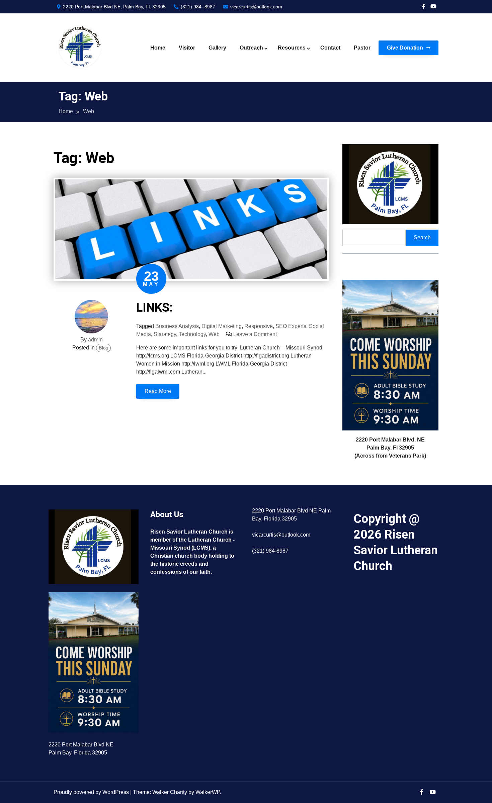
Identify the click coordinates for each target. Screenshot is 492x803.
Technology (192, 334)
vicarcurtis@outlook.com (255, 6)
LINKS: (154, 308)
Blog (103, 347)
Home (157, 48)
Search (422, 237)
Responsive (258, 326)
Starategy (165, 334)
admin (95, 339)
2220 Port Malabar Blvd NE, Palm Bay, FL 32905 (114, 6)
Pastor (362, 48)
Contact (330, 48)
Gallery (217, 48)
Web (214, 334)
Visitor (187, 48)
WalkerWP (207, 792)
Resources (292, 48)
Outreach (251, 48)
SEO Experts (290, 326)
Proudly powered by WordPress (92, 792)
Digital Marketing (221, 326)
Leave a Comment (255, 334)
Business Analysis (177, 326)
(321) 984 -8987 (197, 6)
